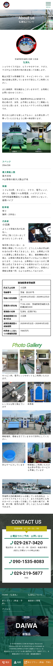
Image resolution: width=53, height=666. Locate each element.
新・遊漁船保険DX (34, 654)
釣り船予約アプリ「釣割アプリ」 (35, 651)
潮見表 (6, 651)
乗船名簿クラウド (18, 654)
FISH (26, 649)
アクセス (6, 609)
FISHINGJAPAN (16, 649)
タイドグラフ (16, 651)
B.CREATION (27, 646)
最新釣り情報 (34, 601)
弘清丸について (35, 595)
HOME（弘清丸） (10, 595)
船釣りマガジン (36, 649)
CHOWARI (38, 646)
